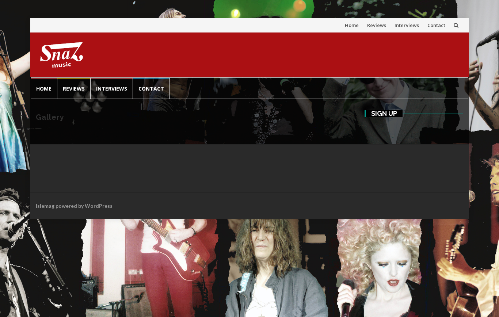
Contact (436, 25)
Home (352, 25)
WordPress (99, 206)
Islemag (45, 206)
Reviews (376, 25)
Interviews (407, 25)
